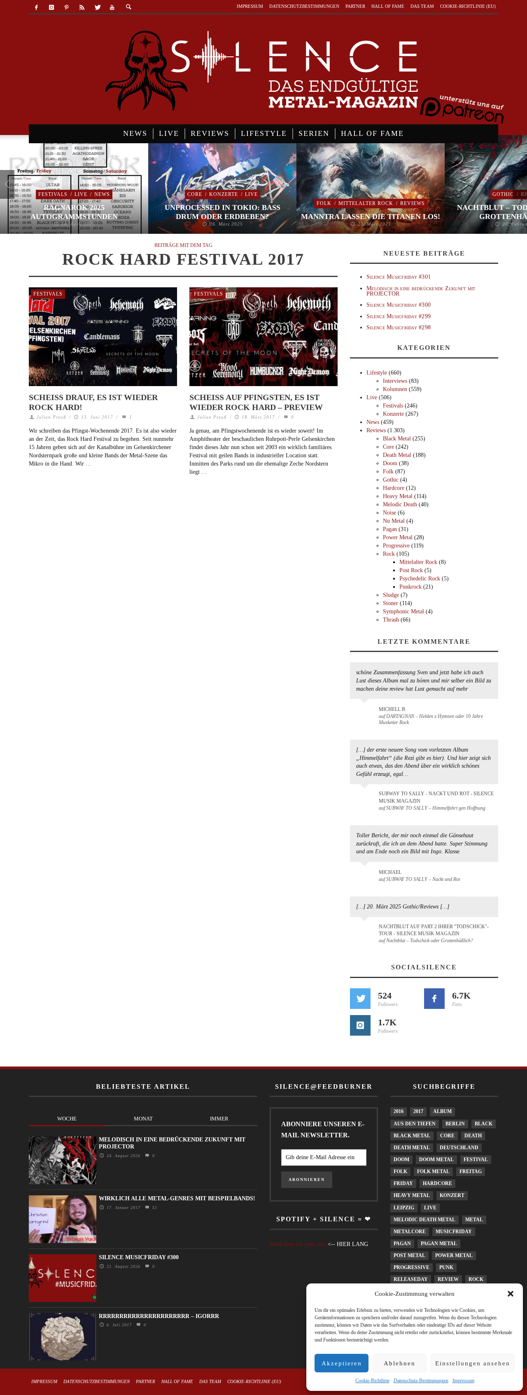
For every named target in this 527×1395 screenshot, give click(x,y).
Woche (67, 1119)
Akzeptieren (342, 1363)
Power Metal (398, 537)
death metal (412, 1147)
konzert (452, 1195)
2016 (398, 1111)
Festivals (53, 194)
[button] (510, 1294)
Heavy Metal (398, 496)
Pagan (390, 529)
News (102, 194)
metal (474, 1220)
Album (442, 1111)
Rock (389, 554)
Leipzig (404, 1208)
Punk (446, 1267)
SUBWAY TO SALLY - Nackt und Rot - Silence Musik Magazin (436, 797)
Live (81, 194)
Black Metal (397, 439)
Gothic (503, 194)
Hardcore (393, 488)
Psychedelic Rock (419, 578)
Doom (390, 463)
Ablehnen (399, 1363)
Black (483, 1124)
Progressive (396, 546)
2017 (418, 1111)
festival (476, 1159)
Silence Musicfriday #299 (398, 316)
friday (403, 1183)
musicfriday (454, 1231)
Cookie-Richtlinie (372, 1380)
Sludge (391, 595)
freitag (470, 1171)
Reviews (412, 203)
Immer (219, 1119)
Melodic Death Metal (424, 1220)
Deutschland (459, 1147)
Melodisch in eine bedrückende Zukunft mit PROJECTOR (420, 291)
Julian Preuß (51, 417)
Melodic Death (400, 504)
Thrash (391, 620)
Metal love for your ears (298, 1244)
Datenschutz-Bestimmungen (421, 1380)
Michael (390, 872)
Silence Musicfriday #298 (398, 327)
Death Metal (397, 455)
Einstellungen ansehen (472, 1363)
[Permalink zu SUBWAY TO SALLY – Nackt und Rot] (365, 876)
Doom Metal (436, 1159)
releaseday (411, 1279)
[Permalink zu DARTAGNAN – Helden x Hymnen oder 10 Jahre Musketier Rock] (365, 713)
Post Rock (411, 570)
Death (473, 1136)
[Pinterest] (67, 7)
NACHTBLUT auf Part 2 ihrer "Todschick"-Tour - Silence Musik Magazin (434, 930)
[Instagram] (51, 7)
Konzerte (223, 194)
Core (194, 194)
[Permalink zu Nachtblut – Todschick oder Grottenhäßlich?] (365, 931)
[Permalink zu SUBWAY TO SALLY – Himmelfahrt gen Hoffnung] (365, 798)
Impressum (463, 1380)
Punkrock (410, 587)
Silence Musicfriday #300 (398, 305)
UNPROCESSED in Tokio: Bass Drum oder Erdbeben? (222, 212)
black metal (412, 1136)
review (448, 1279)
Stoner (390, 603)
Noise (389, 513)
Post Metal (409, 1255)
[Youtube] (112, 7)
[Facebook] (36, 7)
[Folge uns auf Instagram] (360, 1025)
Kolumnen (395, 389)
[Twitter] (97, 7)
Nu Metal (394, 521)
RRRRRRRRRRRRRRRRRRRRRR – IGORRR (159, 1316)
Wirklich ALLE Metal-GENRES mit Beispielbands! (177, 1198)
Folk (324, 203)
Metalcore (410, 1231)
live (430, 1208)
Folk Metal (433, 1171)
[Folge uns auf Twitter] (360, 998)
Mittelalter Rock (365, 203)
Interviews (395, 381)
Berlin (455, 1124)
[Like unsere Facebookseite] (434, 998)
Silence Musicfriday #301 (398, 277)
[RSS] (81, 7)
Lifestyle (376, 373)
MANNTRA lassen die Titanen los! (370, 216)
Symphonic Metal (403, 611)
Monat (143, 1119)
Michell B (392, 709)
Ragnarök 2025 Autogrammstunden (74, 212)
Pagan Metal (439, 1243)
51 (154, 1207)
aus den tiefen (415, 1124)
